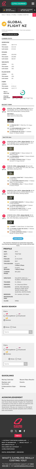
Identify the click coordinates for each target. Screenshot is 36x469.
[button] (9, 10)
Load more (18, 238)
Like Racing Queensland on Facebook (24, 431)
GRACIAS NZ (15, 125)
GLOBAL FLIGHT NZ (17, 177)
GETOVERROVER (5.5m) (19, 128)
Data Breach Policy (8, 444)
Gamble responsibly (8, 449)
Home (4, 3)
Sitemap (23, 386)
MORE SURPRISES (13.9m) (19, 232)
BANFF (13, 226)
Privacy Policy (24, 442)
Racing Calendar (7, 379)
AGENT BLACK (15, 153)
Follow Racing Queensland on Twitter (16, 431)
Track (14, 327)
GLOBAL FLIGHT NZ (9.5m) (20, 228)
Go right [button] (34, 10)
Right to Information (9, 442)
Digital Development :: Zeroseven (13, 452)
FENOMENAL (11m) (17, 184)
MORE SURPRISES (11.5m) (19, 205)
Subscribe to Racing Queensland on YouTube (20, 431)
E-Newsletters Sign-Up (9, 387)
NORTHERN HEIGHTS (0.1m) (20, 180)
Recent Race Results (27, 379)
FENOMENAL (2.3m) (18, 156)
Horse (7, 327)
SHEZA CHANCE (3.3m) (18, 159)
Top (17, 435)
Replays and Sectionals (6, 383)
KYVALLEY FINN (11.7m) (18, 208)
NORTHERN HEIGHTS (17, 202)
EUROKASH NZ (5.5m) (18, 131)
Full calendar (19, 3)
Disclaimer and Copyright (10, 447)
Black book (10, 34)
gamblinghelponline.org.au (24, 466)
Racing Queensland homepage (18, 423)
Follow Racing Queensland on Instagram (11, 431)
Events (22, 382)
